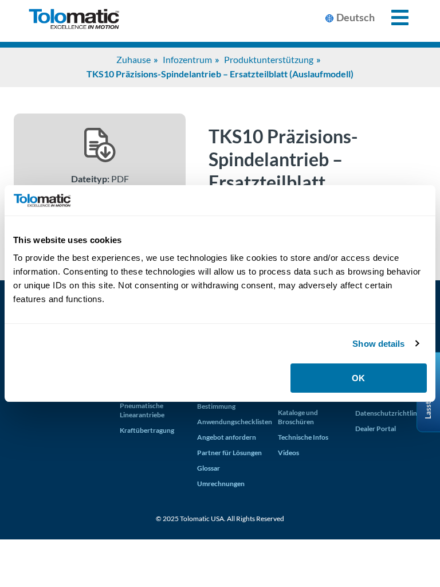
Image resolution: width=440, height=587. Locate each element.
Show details (378, 344)
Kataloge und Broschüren (298, 417)
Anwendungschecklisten (234, 421)
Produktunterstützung (268, 59)
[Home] (74, 21)
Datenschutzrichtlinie (388, 413)
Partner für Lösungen (229, 452)
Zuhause (133, 59)
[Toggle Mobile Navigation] (393, 17)
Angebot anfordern (226, 437)
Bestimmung (216, 406)
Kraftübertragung (147, 430)
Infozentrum (187, 59)
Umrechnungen (221, 483)
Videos (288, 452)
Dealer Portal (375, 428)
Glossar (208, 468)
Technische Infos (303, 437)
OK (358, 378)
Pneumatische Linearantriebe (142, 410)
